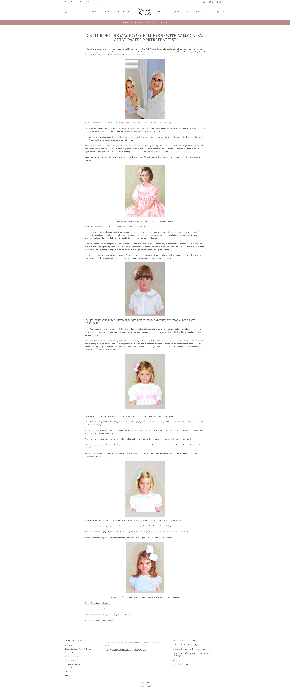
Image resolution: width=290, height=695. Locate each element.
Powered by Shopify (145, 686)
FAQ (66, 675)
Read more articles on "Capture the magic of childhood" (108, 614)
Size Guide (99, 2)
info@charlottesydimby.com (190, 645)
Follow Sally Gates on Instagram (98, 603)
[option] (145, 22)
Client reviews (69, 660)
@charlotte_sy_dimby (197, 649)
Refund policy (69, 671)
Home (67, 2)
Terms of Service (70, 668)
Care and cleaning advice (74, 653)
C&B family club (194, 12)
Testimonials (107, 12)
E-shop (94, 12)
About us (162, 12)
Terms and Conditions (72, 664)
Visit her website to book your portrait (100, 609)
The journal (176, 12)
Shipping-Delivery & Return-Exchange (78, 649)
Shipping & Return (86, 2)
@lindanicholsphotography (95, 531)
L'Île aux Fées (190, 653)
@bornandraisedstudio (94, 525)
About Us (74, 2)
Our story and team (71, 657)
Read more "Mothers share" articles (99, 620)
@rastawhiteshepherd (93, 537)
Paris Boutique (124, 12)
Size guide (68, 645)
